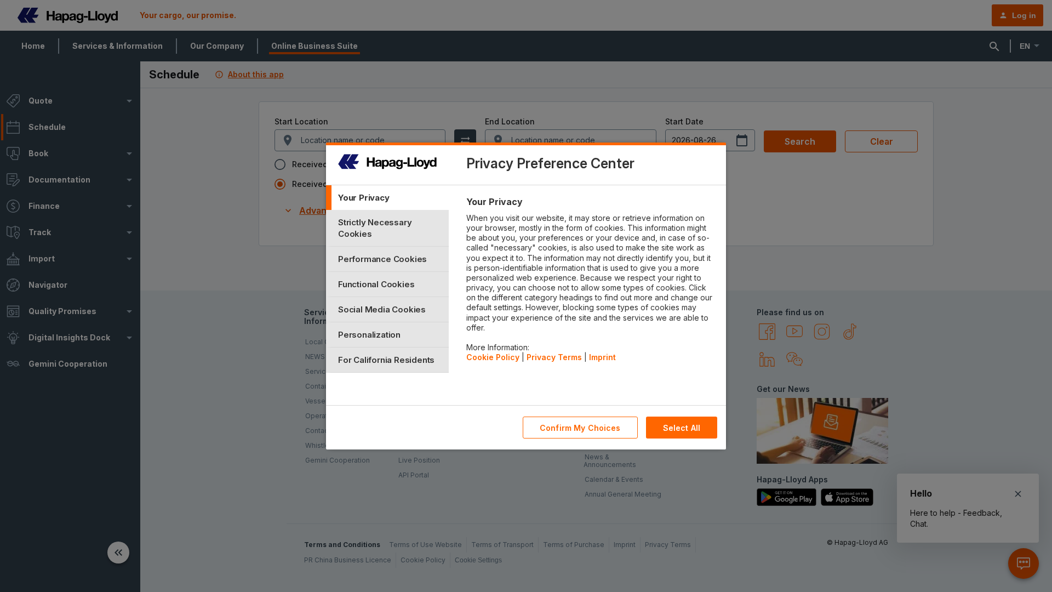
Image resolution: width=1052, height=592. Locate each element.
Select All (681, 427)
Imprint (602, 357)
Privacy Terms (554, 357)
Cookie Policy (492, 357)
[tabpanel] (591, 282)
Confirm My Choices (580, 427)
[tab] (387, 197)
